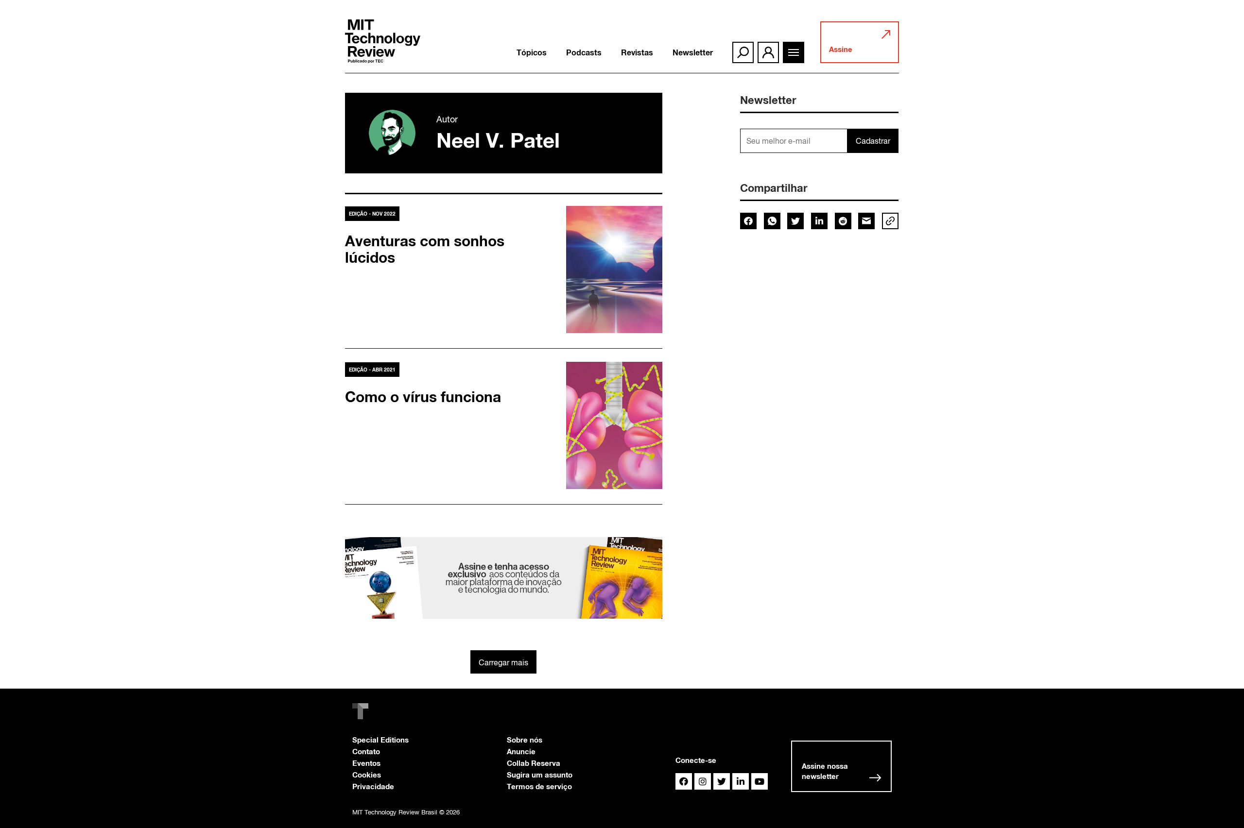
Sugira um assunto (539, 774)
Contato (366, 751)
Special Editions (380, 739)
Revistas (637, 52)
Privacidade (373, 786)
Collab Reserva (533, 763)
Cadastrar (873, 140)
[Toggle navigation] (793, 52)
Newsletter (693, 52)
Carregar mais (503, 662)
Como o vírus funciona (423, 397)
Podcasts (584, 52)
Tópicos (532, 52)
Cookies (366, 774)
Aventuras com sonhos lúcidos (424, 249)
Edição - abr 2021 (372, 369)
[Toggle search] (743, 52)
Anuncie (521, 751)
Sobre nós (524, 739)
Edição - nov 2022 (372, 214)
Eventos (366, 763)
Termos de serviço (539, 786)
